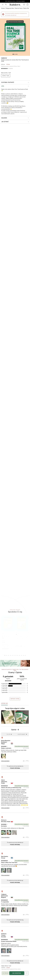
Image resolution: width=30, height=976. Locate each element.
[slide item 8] (17, 655)
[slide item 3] (16, 54)
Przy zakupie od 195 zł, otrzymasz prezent (15, 1)
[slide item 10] (21, 655)
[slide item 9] (19, 655)
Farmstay (4, 58)
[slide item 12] (25, 655)
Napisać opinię (15, 698)
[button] (15, 82)
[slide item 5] (12, 655)
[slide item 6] (14, 655)
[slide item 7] (15, 655)
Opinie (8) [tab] (4, 703)
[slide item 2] (15, 54)
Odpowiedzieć (5, 761)
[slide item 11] (23, 655)
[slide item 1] (13, 54)
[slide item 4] (10, 655)
